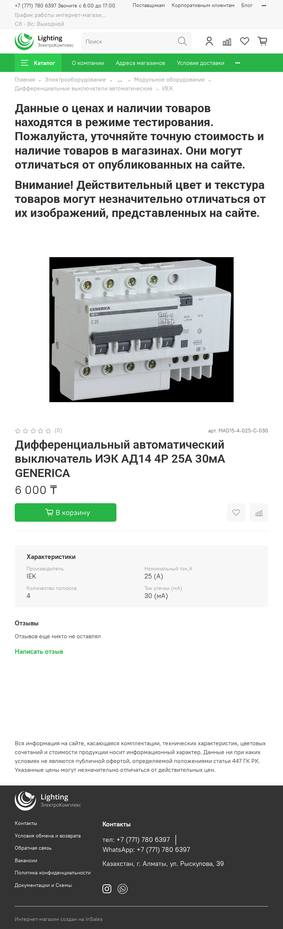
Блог (247, 5)
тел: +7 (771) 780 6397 (136, 840)
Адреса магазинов (140, 62)
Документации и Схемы (43, 885)
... (120, 79)
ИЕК (167, 88)
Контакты (26, 823)
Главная (25, 79)
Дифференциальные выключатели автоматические (84, 88)
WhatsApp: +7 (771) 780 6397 (146, 850)
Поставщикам (149, 5)
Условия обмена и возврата (48, 835)
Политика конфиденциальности (53, 872)
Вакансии (26, 860)
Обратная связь (33, 848)
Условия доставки (200, 62)
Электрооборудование (75, 79)
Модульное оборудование (169, 79)
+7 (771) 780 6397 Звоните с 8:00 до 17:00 (65, 5)
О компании (88, 62)
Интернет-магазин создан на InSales (59, 919)
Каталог (44, 62)
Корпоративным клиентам (203, 5)
